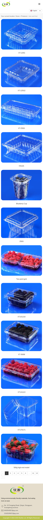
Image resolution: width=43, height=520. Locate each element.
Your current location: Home (10, 16)
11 (33, 473)
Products (24, 16)
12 (37, 473)
